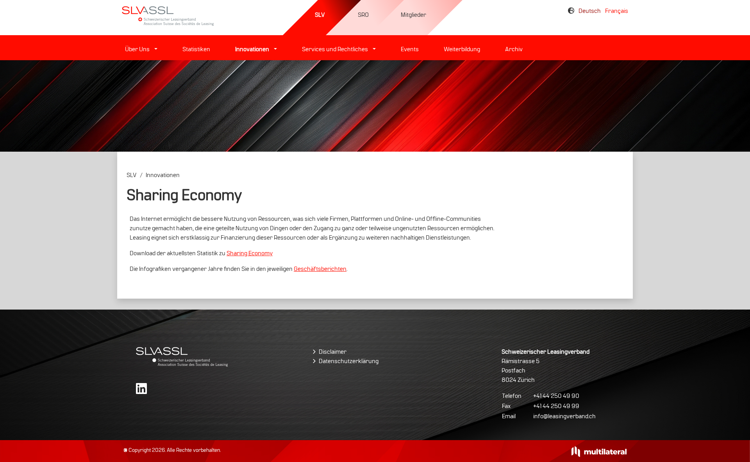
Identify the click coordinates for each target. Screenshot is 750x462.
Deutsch (590, 11)
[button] (155, 49)
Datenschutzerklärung (349, 361)
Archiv (514, 49)
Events (410, 49)
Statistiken (196, 49)
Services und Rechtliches (335, 49)
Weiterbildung (462, 49)
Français (616, 11)
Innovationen (252, 49)
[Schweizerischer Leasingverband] (182, 356)
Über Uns (137, 49)
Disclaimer (332, 352)
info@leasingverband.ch (564, 416)
